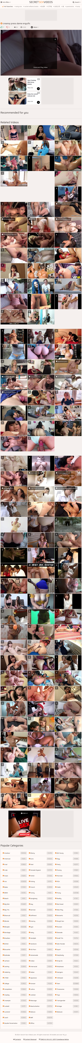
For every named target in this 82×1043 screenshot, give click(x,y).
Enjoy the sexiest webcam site (32, 95)
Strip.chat (30, 87)
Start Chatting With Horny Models (31, 82)
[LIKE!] (1, 27)
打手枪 (49, 6)
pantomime (70, 6)
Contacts (18, 1039)
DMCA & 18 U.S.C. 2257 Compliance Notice (54, 1039)
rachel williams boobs (31, 6)
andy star (18, 6)
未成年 (43, 6)
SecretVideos (41, 2)
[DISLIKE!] (7, 27)
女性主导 (57, 6)
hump (78, 6)
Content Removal (30, 1039)
